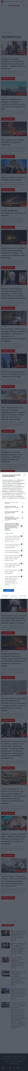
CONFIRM (8, 590)
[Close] (24, 475)
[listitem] (14, 503)
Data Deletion (5, 596)
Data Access (14, 596)
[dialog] (14, 535)
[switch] (22, 506)
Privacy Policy (22, 596)
